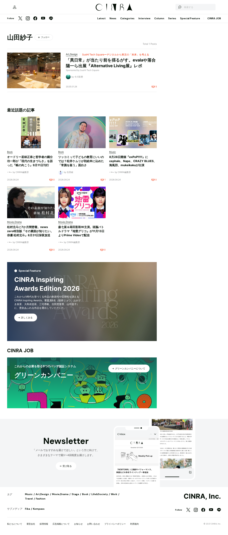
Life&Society (99, 494)
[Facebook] (35, 18)
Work (114, 494)
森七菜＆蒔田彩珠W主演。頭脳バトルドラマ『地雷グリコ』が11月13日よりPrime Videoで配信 (81, 231)
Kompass (39, 509)
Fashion (40, 498)
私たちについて (14, 524)
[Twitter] (20, 18)
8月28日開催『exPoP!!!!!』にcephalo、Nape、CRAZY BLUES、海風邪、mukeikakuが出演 (132, 161)
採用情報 (44, 524)
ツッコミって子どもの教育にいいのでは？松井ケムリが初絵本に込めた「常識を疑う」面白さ (81, 161)
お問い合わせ (93, 524)
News (113, 18)
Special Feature (190, 18)
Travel (29, 498)
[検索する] (179, 7)
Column (159, 18)
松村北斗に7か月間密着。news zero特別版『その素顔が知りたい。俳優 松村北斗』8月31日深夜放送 (30, 231)
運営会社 (31, 524)
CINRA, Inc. (202, 496)
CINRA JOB (214, 18)
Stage (75, 494)
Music (29, 494)
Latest (101, 18)
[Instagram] (28, 18)
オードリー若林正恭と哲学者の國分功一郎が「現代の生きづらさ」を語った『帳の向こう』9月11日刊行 (30, 161)
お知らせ (78, 524)
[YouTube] (43, 18)
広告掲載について (61, 524)
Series (172, 18)
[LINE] (51, 18)
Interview (144, 18)
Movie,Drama (60, 494)
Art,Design (42, 494)
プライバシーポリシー (115, 524)
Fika (27, 509)
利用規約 (134, 524)
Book (85, 494)
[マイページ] (14, 7)
